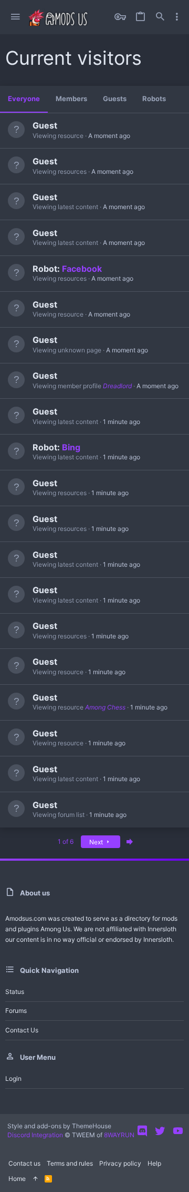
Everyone (24, 98)
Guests (115, 98)
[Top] (35, 1179)
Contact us (21, 1030)
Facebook (82, 268)
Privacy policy (120, 1163)
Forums (16, 1010)
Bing (71, 447)
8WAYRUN (119, 1135)
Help (154, 1163)
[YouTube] (178, 1131)
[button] (15, 17)
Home (17, 1179)
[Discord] (142, 1131)
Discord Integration (35, 1135)
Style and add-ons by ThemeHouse (59, 1126)
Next (96, 842)
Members (71, 98)
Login (13, 1078)
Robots (154, 98)
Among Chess (105, 707)
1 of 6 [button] (66, 841)
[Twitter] (160, 1131)
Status (14, 992)
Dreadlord (117, 386)
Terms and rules (70, 1163)
